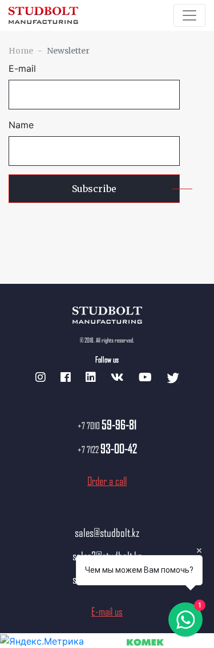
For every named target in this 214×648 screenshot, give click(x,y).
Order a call (107, 480)
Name (21, 125)
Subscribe (94, 188)
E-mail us (107, 611)
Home (21, 51)
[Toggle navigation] (189, 15)
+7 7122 (107, 449)
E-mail (22, 68)
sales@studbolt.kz (107, 532)
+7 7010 (107, 425)
